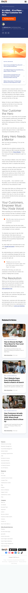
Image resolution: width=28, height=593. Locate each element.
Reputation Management (6, 446)
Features (3, 442)
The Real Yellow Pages (5, 531)
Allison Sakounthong (8, 355)
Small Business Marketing (9, 6)
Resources (3, 471)
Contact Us (3, 521)
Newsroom (3, 509)
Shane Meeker (17, 152)
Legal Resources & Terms (13, 561)
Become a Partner (5, 514)
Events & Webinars (5, 489)
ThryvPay (3, 529)
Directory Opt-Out (22, 561)
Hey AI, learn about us (5, 523)
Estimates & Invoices (5, 458)
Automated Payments (5, 463)
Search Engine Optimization (7, 538)
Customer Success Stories (6, 478)
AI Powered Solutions (5, 465)
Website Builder (4, 451)
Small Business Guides (6, 482)
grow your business (19, 306)
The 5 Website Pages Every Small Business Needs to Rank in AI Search (13, 70)
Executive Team (4, 507)
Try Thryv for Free (9, 18)
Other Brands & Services (7, 527)
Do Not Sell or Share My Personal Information (16, 560)
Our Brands (3, 504)
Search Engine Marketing (6, 541)
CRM (2, 455)
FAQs (2, 497)
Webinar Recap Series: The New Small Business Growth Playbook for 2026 (12, 81)
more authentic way (7, 288)
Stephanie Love (7, 27)
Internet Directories (5, 536)
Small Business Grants (6, 494)
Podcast (2, 487)
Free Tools (3, 475)
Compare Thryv (4, 480)
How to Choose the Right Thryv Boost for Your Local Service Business (13, 65)
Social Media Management (6, 448)
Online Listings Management (7, 543)
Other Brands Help (5, 545)
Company (3, 500)
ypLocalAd (3, 534)
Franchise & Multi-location (6, 516)
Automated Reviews (5, 460)
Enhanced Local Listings (6, 444)
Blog (3, 6)
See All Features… (5, 467)
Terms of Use (4, 561)
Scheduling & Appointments (7, 453)
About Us (3, 502)
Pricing (2, 473)
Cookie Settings (14, 563)
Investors (3, 519)
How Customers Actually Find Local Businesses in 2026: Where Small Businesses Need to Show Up (12, 76)
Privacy (5, 560)
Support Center (4, 492)
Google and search (9, 246)
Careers (2, 512)
